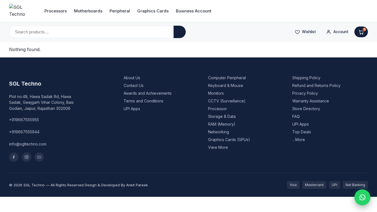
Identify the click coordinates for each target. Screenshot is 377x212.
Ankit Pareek (137, 185)
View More (218, 147)
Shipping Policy (306, 77)
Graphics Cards (153, 11)
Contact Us (134, 85)
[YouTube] (39, 157)
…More (298, 139)
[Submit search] (180, 32)
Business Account (193, 11)
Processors (55, 11)
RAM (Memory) (221, 124)
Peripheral (120, 11)
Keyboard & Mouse (225, 85)
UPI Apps (132, 108)
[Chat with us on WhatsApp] (362, 197)
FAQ (296, 116)
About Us (132, 77)
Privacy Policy (305, 93)
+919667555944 (24, 131)
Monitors (216, 93)
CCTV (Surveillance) (227, 101)
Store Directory (306, 108)
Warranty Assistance (310, 101)
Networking (218, 131)
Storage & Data (222, 116)
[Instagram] (26, 157)
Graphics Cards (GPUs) (229, 139)
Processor (217, 108)
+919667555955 (24, 119)
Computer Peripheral (227, 77)
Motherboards (88, 11)
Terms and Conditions (143, 101)
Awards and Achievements (148, 93)
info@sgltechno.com (27, 144)
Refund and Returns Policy (316, 85)
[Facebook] (13, 157)
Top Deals (301, 131)
